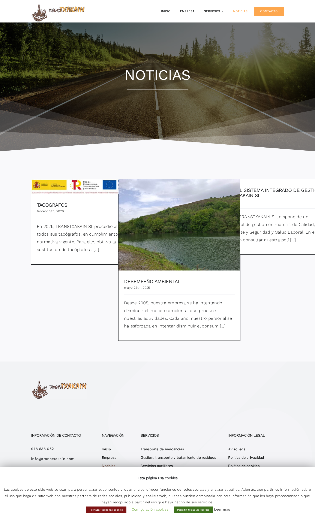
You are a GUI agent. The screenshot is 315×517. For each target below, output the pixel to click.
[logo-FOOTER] (59, 382)
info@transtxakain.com (52, 459)
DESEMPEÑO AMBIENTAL (152, 281)
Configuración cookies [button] (150, 509)
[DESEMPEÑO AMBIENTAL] (179, 224)
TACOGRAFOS (92, 183)
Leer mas (222, 509)
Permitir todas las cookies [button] (193, 509)
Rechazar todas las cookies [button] (106, 509)
